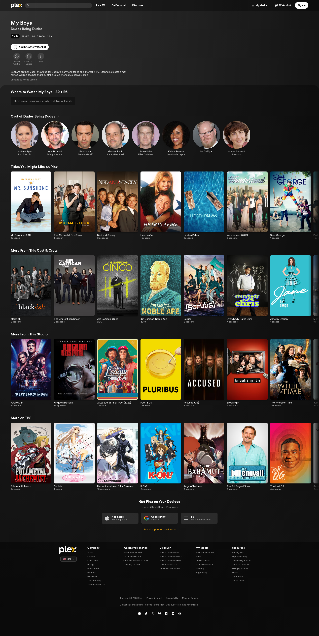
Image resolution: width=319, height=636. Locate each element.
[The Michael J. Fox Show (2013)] (74, 205)
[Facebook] (166, 613)
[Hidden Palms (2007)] (204, 205)
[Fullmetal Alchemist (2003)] (31, 456)
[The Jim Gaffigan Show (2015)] (74, 289)
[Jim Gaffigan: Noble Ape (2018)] (160, 289)
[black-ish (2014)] (31, 289)
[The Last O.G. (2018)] (290, 456)
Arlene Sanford (30, 79)
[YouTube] (179, 613)
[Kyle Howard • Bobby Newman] (55, 138)
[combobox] (61, 5)
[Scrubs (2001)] (204, 289)
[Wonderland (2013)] (247, 205)
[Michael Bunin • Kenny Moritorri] (115, 138)
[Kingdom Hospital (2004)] (74, 373)
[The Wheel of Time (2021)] (290, 373)
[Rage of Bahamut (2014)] (204, 456)
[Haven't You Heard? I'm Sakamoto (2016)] (117, 456)
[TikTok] (146, 613)
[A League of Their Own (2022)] (117, 373)
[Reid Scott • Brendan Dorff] (85, 138)
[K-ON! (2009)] (160, 456)
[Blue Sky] (159, 613)
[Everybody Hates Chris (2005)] (247, 289)
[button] (29, 59)
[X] (153, 613)
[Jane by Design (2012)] (290, 289)
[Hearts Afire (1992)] (160, 205)
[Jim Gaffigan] (206, 138)
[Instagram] (139, 613)
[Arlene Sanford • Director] (237, 138)
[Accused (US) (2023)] (204, 373)
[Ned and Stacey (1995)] (117, 205)
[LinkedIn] (173, 613)
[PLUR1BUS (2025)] (160, 373)
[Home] (16, 5)
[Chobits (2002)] (74, 456)
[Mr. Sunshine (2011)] (31, 205)
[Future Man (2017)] (31, 373)
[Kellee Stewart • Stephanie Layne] (176, 138)
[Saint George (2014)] (290, 205)
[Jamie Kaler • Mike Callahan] (146, 138)
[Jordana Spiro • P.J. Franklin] (25, 138)
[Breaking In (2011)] (247, 373)
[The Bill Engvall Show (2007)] (247, 456)
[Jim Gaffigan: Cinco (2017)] (117, 289)
